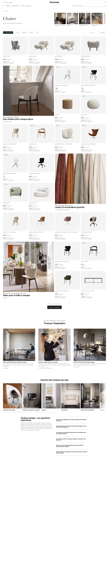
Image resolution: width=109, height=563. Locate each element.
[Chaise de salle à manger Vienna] (67, 280)
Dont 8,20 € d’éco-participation (86, 150)
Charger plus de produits (54, 307)
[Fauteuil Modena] (15, 192)
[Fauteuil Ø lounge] (41, 192)
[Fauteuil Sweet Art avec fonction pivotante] (67, 133)
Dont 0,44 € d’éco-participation (34, 150)
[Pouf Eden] (67, 104)
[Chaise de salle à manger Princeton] (41, 221)
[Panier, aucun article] (105, 2)
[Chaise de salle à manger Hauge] (67, 75)
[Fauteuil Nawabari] (41, 45)
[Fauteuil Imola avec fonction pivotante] (93, 133)
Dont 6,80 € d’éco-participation (86, 297)
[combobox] (89, 5)
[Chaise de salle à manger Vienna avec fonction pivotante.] (67, 221)
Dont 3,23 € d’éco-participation (86, 63)
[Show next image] (17, 53)
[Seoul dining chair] (41, 133)
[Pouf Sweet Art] (93, 104)
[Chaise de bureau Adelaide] (41, 163)
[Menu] (3, 5)
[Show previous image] (14, 53)
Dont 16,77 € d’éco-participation (34, 209)
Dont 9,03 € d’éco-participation (8, 63)
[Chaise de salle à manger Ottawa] (15, 163)
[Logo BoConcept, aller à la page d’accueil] (54, 2)
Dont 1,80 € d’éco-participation (8, 180)
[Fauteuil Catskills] (15, 45)
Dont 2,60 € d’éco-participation (8, 150)
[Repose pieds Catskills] (93, 45)
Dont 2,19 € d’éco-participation (60, 121)
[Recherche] (105, 5)
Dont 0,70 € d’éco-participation (60, 92)
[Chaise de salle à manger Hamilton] (93, 75)
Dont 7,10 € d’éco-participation (34, 63)
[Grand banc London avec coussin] (93, 280)
